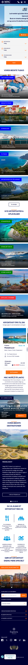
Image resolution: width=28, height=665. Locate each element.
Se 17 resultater (14, 372)
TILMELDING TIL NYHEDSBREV (8, 591)
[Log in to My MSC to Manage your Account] (22, 2)
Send (23, 595)
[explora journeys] (14, 631)
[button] (23, 34)
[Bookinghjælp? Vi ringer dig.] (2, 656)
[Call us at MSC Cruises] (18, 2)
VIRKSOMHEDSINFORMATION (8, 611)
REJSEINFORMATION (6, 614)
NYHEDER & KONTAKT (6, 618)
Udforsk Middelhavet (14, 494)
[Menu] (26, 2)
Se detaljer (14, 204)
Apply (14, 62)
